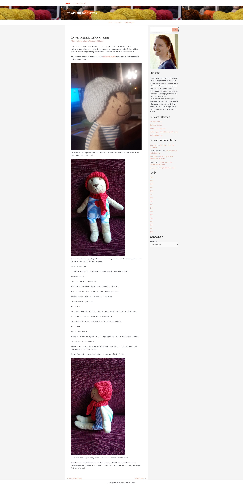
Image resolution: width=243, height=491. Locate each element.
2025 (151, 181)
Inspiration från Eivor (167, 168)
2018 (151, 205)
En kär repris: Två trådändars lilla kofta (164, 132)
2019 (151, 201)
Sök (175, 30)
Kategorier (154, 241)
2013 (151, 222)
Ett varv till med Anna (81, 13)
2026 (151, 177)
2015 (151, 215)
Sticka (99, 41)
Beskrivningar (129, 22)
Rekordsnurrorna (156, 135)
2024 (151, 184)
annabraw (153, 145)
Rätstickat (92, 41)
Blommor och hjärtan (157, 128)
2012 (151, 225)
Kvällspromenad (155, 122)
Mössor (85, 41)
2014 (151, 218)
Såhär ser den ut (156, 125)
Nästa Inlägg (140, 478)
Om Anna (118, 22)
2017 (151, 208)
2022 (151, 191)
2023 (151, 187)
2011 (151, 228)
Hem (110, 22)
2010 (151, 232)
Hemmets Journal (79, 3)
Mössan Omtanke (109, 57)
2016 (151, 211)
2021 (151, 194)
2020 (151, 198)
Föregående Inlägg (74, 478)
